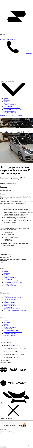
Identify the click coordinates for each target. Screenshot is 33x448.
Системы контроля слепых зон (13, 109)
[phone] (13, 53)
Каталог (14, 131)
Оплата (6, 101)
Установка (7, 100)
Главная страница (5, 131)
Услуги (6, 98)
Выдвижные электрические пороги (14, 301)
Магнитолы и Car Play (10, 305)
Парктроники (8, 106)
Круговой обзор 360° (10, 112)
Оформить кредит (11, 183)
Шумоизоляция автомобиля (12, 108)
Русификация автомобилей (12, 308)
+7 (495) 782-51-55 (14, 345)
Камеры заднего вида (10, 304)
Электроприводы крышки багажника (15, 310)
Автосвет (6, 296)
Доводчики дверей (9, 302)
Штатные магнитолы (10, 104)
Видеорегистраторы (10, 111)
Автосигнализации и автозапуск (13, 297)
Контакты (6, 103)
